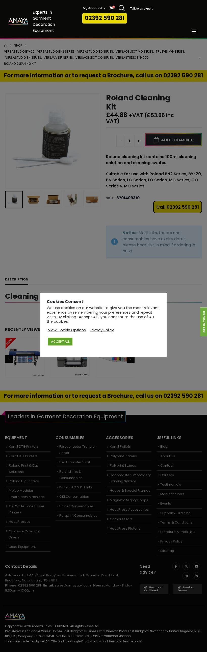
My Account (92, 8)
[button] (122, 8)
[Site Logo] (18, 21)
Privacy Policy (102, 330)
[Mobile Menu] (195, 31)
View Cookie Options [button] (67, 330)
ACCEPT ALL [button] (60, 341)
